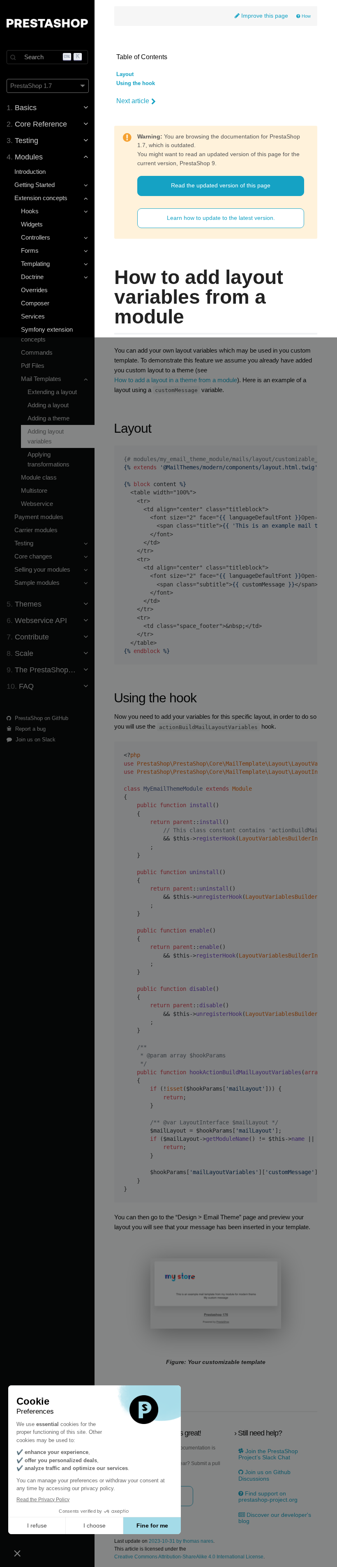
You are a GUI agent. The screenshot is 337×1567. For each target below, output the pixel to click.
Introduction (30, 171)
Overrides (34, 289)
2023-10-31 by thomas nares (181, 1541)
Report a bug (30, 729)
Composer (35, 303)
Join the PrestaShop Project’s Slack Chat (268, 1454)
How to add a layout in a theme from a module (175, 380)
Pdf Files (32, 365)
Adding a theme (48, 418)
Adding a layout (48, 405)
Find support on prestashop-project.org (268, 1497)
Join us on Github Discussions (264, 1475)
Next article (132, 100)
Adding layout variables (46, 436)
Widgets (32, 224)
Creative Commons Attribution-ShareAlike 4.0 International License (188, 1557)
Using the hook (135, 83)
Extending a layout (52, 391)
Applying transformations (48, 459)
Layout (125, 74)
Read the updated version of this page (220, 185)
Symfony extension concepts (47, 334)
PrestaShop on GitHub (40, 718)
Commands (37, 352)
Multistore (34, 490)
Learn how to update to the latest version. (221, 218)
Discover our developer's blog (274, 1518)
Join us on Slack (34, 739)
